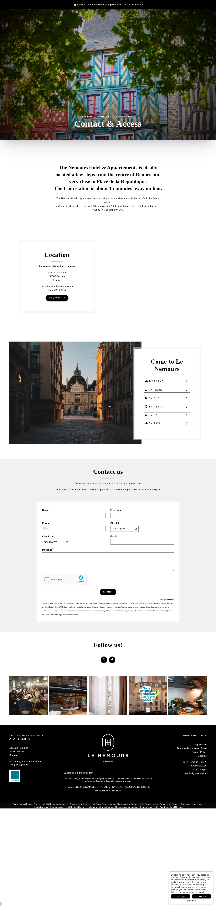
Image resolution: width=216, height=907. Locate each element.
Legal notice (200, 744)
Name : (46, 509)
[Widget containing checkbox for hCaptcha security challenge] (64, 579)
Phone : (47, 523)
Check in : (116, 523)
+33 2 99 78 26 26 (57, 290)
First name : (117, 509)
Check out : (48, 536)
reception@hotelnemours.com (57, 286)
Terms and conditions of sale (192, 748)
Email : (114, 536)
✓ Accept (180, 896)
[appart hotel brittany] (104, 659)
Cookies (202, 756)
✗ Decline (201, 896)
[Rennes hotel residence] (112, 659)
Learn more (191, 901)
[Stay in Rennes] (108, 135)
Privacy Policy (199, 752)
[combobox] (45, 528)
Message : (48, 549)
